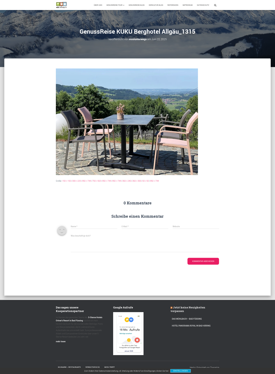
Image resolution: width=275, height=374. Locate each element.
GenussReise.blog (137, 5)
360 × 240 (126, 180)
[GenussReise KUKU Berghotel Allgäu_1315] (127, 121)
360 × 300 (136, 180)
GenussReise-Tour (114, 5)
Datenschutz (203, 5)
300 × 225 (76, 180)
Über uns (98, 5)
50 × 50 (145, 180)
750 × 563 (96, 180)
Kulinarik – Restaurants (69, 367)
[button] (123, 5)
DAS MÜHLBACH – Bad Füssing (187, 319)
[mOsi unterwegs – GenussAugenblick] (61, 5)
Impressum (188, 5)
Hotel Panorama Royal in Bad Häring (191, 326)
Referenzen (172, 5)
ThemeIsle (214, 367)
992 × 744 (86, 180)
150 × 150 (66, 180)
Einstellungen (180, 371)
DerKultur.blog (156, 5)
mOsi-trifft (109, 367)
